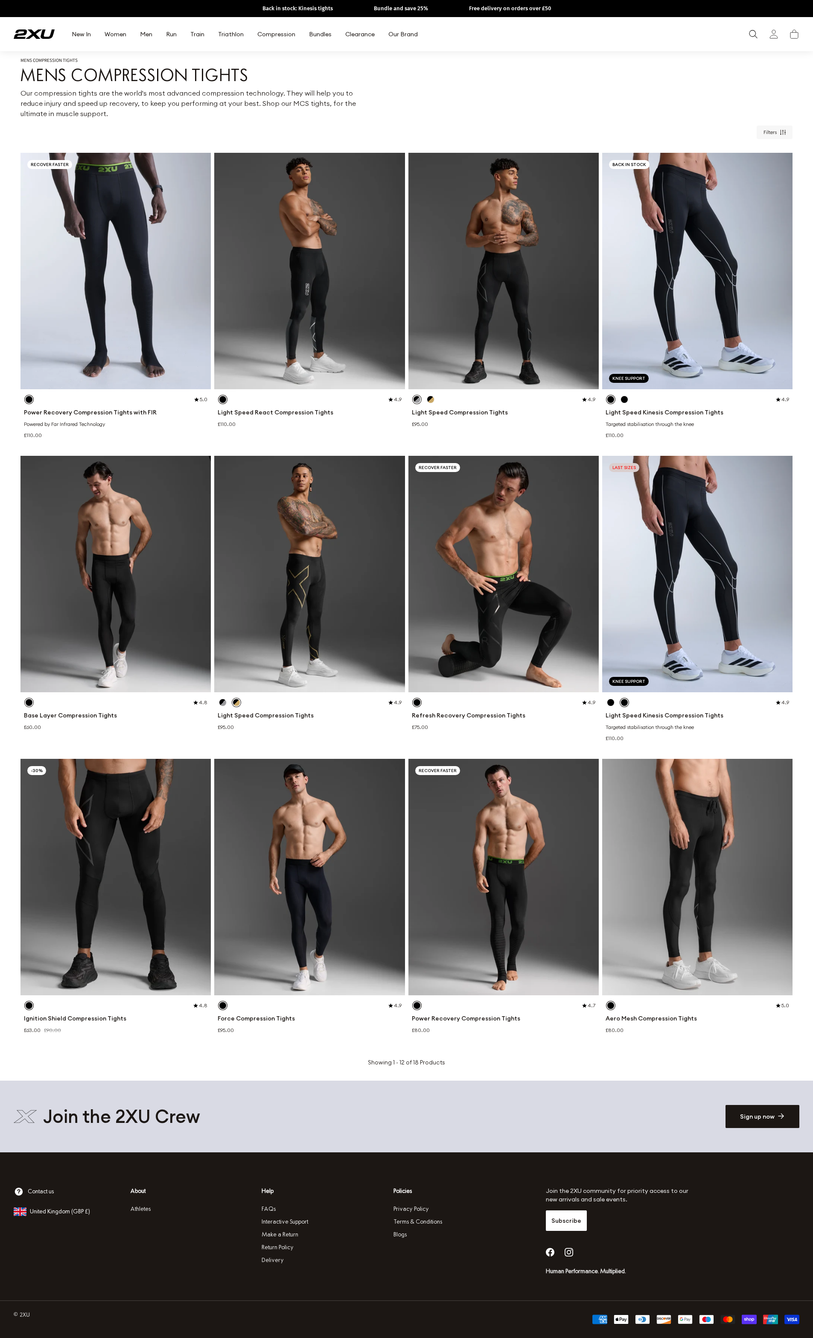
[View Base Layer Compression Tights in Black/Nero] (29, 702)
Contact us (41, 1191)
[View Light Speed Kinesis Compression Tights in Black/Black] (624, 399)
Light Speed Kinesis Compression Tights (664, 412)
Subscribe (566, 1220)
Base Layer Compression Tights (70, 715)
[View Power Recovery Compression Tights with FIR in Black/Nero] (29, 399)
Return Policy (278, 1247)
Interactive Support (285, 1221)
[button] (794, 34)
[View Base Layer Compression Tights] (115, 574)
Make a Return (280, 1234)
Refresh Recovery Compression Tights (468, 715)
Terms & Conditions (417, 1221)
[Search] (753, 34)
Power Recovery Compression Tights (466, 1018)
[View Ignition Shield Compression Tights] (115, 877)
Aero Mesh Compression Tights (651, 1018)
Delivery (273, 1260)
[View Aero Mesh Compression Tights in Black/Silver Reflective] (611, 1005)
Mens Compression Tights (49, 60)
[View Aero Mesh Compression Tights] (697, 877)
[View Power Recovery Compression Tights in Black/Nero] (417, 1005)
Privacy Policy (411, 1209)
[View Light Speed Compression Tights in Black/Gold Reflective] (430, 399)
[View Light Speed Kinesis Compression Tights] (697, 271)
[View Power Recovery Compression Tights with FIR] (115, 271)
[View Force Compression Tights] (309, 877)
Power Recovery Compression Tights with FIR (90, 412)
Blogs (400, 1234)
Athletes (140, 1209)
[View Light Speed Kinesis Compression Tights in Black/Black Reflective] (611, 399)
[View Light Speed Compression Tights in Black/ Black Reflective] (417, 399)
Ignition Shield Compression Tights (75, 1018)
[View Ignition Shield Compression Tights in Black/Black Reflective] (29, 1005)
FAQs (269, 1209)
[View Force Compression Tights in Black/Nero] (223, 1005)
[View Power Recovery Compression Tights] (503, 877)
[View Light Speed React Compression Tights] (309, 271)
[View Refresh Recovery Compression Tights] (503, 574)
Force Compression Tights (256, 1018)
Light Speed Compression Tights (460, 412)
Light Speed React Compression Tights (275, 412)
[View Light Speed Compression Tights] (503, 271)
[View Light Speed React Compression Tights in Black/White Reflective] (223, 399)
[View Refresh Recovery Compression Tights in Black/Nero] (417, 702)
